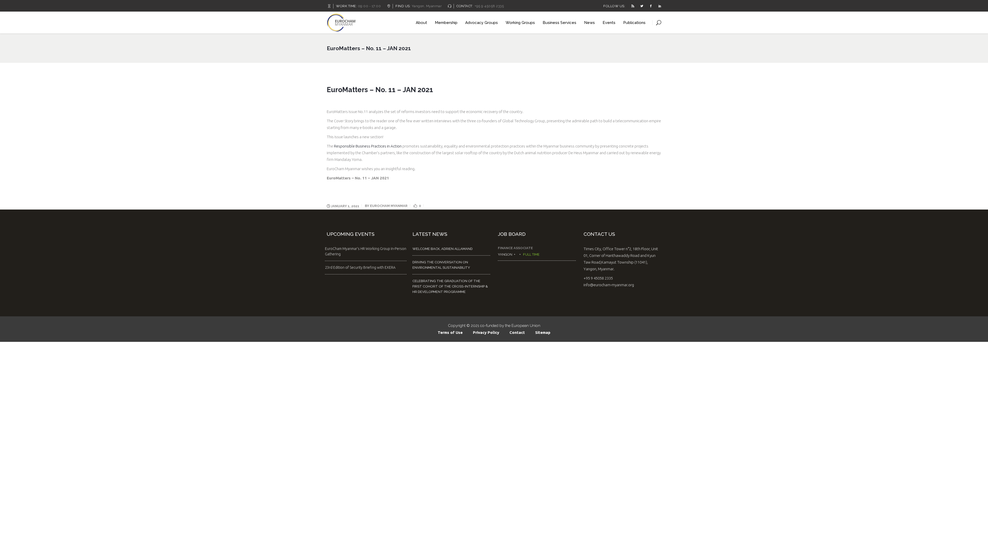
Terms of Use (450, 332)
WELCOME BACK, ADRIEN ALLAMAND (442, 249)
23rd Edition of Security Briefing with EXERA (360, 267)
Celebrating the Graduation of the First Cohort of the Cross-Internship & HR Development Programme (450, 286)
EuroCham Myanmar (389, 206)
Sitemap (542, 332)
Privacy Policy (486, 332)
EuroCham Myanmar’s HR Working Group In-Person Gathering (365, 251)
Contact (517, 332)
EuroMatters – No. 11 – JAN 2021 (358, 178)
